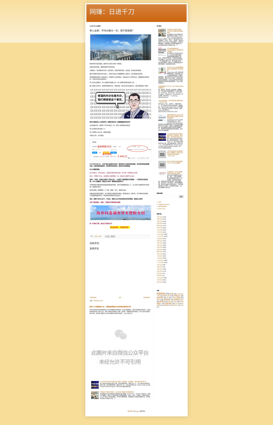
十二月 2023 (160, 278)
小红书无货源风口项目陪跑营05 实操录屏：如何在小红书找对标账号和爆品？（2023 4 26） (175, 154)
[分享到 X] (110, 236)
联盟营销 (161, 294)
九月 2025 (160, 241)
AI (167, 298)
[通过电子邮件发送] (106, 236)
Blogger (137, 411)
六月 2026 (160, 221)
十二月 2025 (160, 234)
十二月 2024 (160, 260)
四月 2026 (160, 225)
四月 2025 (160, 251)
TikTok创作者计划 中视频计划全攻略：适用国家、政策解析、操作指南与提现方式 (123, 381)
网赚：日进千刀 (112, 11)
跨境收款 (168, 303)
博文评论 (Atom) (98, 300)
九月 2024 (160, 267)
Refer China (161, 209)
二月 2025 (160, 256)
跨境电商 (160, 298)
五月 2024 (160, 275)
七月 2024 (160, 271)
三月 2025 (160, 254)
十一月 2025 (160, 236)
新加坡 (162, 301)
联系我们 (130, 411)
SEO (158, 299)
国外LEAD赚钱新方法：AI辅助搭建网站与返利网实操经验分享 (110, 307)
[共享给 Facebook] (112, 236)
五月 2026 (160, 223)
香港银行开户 (178, 299)
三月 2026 (160, 228)
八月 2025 (160, 243)
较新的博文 (93, 297)
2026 (181, 305)
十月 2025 (160, 238)
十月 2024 (160, 265)
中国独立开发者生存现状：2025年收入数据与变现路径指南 (117, 392)
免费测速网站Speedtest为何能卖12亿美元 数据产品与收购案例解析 (175, 116)
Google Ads (172, 301)
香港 (171, 294)
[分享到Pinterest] (114, 236)
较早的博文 (146, 297)
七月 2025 (160, 245)
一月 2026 (160, 232)
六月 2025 (160, 247)
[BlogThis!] (108, 236)
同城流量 (167, 299)
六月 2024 (160, 273)
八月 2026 (160, 217)
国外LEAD (166, 296)
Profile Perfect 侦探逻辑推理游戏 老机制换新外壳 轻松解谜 (175, 69)
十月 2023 (160, 280)
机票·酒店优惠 (162, 206)
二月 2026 (160, 230)
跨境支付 (177, 296)
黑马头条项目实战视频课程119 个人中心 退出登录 (174, 162)
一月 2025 (160, 258)
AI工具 (177, 303)
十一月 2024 (160, 262)
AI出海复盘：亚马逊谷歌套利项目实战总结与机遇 (174, 172)
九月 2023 (160, 282)
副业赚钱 (166, 305)
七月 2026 (160, 219)
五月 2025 (160, 249)
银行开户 (174, 305)
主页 (120, 297)
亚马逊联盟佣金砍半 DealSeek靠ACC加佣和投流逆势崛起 (175, 50)
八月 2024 (160, 269)
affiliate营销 (176, 298)
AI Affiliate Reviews (163, 204)
